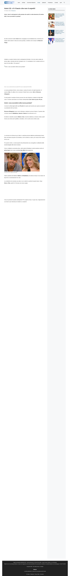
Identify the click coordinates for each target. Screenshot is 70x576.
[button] (64, 2)
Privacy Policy (37, 574)
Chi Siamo (28, 574)
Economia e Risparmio (31, 2)
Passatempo (50, 2)
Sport (61, 2)
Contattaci (41, 566)
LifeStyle (23, 2)
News (19, 2)
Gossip (38, 2)
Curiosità (56, 2)
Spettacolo (44, 2)
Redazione (32, 574)
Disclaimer (42, 574)
